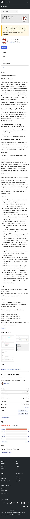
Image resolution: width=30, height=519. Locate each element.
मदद (3, 67)
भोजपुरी (6, 499)
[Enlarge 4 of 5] (26, 336)
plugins (26, 413)
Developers (4, 478)
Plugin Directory (5, 6)
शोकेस (17, 461)
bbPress (4, 490)
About (2, 461)
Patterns (18, 468)
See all (27, 441)
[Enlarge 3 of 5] (12, 350)
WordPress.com (6, 485)
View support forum (6, 452)
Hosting (3, 466)
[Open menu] (28, 2)
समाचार (2, 463)
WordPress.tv (5, 481)
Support (3, 328)
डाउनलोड (4, 47)
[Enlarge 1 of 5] (12, 336)
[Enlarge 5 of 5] (26, 345)
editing (26, 410)
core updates (21, 410)
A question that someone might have (10, 369)
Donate (18, 478)
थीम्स (17, 463)
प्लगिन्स (17, 466)
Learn (2, 473)
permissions (21, 413)
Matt (3, 488)
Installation (5, 60)
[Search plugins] (16, 11)
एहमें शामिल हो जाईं (19, 473)
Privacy (3, 468)
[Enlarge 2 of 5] (12, 343)
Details (4, 52)
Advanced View (5, 417)
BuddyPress (5, 493)
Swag (18, 481)
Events (17, 476)
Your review (4, 441)
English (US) (26, 407)
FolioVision (12, 42)
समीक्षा (4, 56)
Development (6, 63)
